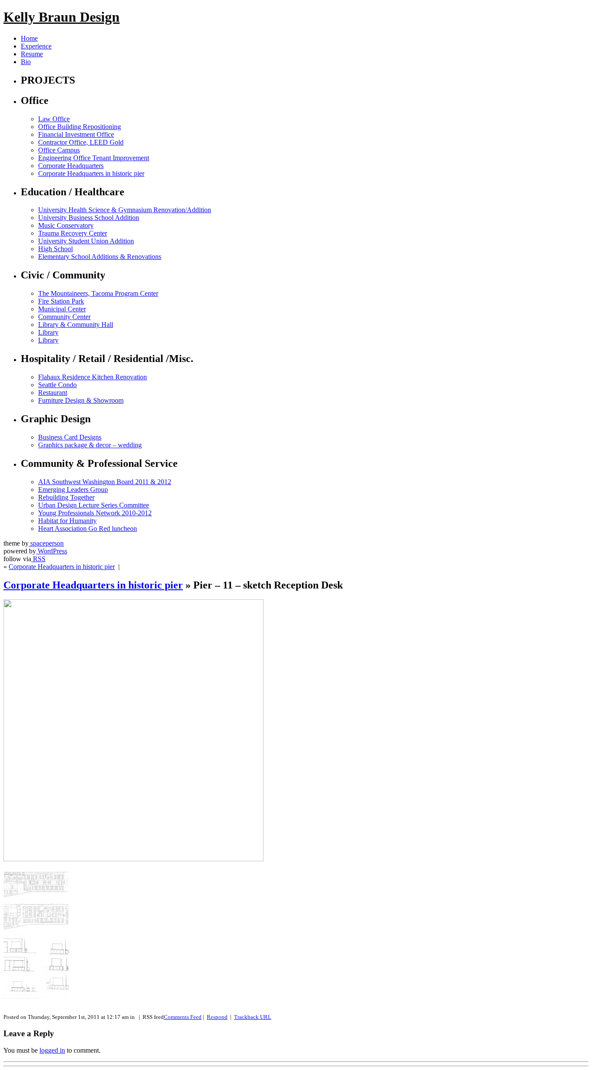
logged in (52, 1050)
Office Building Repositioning (79, 126)
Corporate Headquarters (71, 165)
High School (55, 248)
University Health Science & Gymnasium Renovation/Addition (124, 209)
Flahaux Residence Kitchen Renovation (92, 377)
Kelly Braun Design (61, 17)
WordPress (51, 551)
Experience (36, 46)
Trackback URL (252, 1017)
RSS (38, 558)
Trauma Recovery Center (72, 233)
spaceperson (46, 543)
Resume (32, 54)
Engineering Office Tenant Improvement (93, 158)
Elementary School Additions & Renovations (99, 256)
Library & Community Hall (75, 324)
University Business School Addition (88, 217)
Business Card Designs (69, 437)
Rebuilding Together (66, 497)
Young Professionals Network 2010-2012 (95, 513)
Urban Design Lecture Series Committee (93, 505)
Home (29, 38)
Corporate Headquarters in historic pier (91, 173)
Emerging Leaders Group (73, 489)
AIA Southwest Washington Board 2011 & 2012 (104, 481)
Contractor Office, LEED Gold (81, 142)
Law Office (54, 119)
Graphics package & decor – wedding (90, 445)
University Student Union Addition (86, 241)
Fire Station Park (61, 301)
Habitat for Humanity (67, 520)
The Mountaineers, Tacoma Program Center (98, 293)
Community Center (64, 316)
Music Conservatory (66, 225)
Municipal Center (62, 309)
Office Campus (59, 150)
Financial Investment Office (76, 134)
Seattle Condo (57, 384)
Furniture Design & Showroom (81, 400)
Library (48, 332)
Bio (26, 61)
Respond (217, 1017)
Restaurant (52, 392)
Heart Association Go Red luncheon (87, 528)
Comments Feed (183, 1017)
